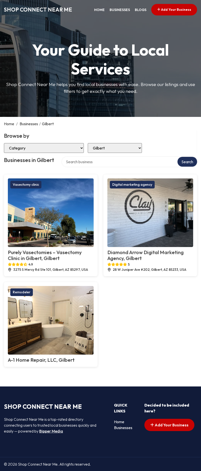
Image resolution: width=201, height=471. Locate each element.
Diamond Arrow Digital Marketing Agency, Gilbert (145, 255)
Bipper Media (51, 431)
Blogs (140, 10)
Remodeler (21, 292)
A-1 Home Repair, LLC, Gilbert (41, 360)
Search (187, 161)
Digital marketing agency (132, 184)
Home (99, 10)
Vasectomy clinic (26, 184)
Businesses (120, 10)
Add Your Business (175, 9)
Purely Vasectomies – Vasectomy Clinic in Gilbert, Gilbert (45, 255)
